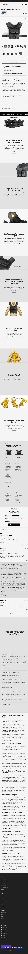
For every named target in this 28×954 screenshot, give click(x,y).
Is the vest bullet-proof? (7, 707)
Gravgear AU (10, 950)
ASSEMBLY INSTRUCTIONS (8, 108)
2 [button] (12, 613)
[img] (3, 533)
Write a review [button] (14, 524)
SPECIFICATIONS (6, 105)
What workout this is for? (8, 654)
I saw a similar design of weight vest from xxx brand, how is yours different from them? (13, 683)
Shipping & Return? (6, 704)
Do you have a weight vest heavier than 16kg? (12, 679)
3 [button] (14, 613)
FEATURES (4, 101)
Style (3, 51)
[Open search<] (19, 4)
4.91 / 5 (17, 511)
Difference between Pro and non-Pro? (10, 675)
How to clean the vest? (7, 687)
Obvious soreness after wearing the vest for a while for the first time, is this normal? (13, 695)
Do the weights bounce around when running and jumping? (13, 700)
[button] (22, 13)
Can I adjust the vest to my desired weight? (12, 691)
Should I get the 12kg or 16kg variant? (10, 672)
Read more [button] (2, 542)
